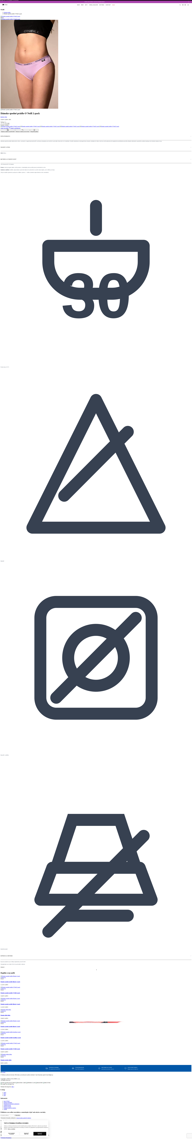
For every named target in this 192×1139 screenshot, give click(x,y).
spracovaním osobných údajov (24, 1118)
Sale (113, 4)
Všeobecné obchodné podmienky (11, 1104)
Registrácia (8, 1137)
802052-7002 (4, 117)
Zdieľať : (3, 967)
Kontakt (108, 4)
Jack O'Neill (6, 1101)
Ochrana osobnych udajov (10, 1108)
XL (8, 123)
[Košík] (183, 5)
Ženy (82, 4)
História (101, 4)
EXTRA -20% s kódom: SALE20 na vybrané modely (95, 1)
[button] (190, 2)
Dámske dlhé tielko (5, 1015)
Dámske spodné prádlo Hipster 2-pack (10, 981)
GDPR (5, 1109)
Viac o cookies (11, 1129)
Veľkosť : (3, 122)
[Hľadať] (180, 5)
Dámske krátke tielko (6, 1060)
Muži (78, 4)
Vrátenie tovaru (7, 1105)
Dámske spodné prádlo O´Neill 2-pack (10, 993)
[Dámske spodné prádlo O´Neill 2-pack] (10, 126)
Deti (86, 4)
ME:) (13, 1086)
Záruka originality (8, 1102)
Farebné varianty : (5, 125)
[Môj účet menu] (188, 5)
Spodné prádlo (7, 12)
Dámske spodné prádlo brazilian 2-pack (11, 1037)
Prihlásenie (3, 1137)
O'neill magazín (93, 4)
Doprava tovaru (7, 1106)
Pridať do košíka (4, 128)
